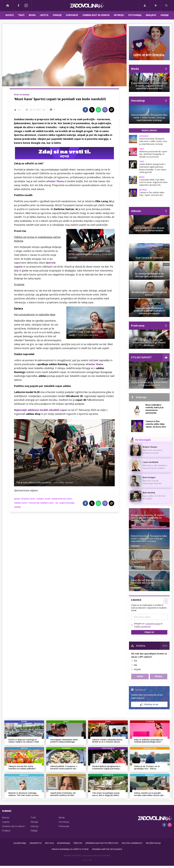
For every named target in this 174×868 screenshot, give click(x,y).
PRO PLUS (49, 843)
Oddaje (165, 15)
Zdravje (57, 15)
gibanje (17, 507)
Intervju (119, 15)
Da (135, 660)
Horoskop (72, 15)
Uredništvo (35, 843)
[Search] (166, 5)
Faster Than (55, 181)
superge (40, 499)
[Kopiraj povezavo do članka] (111, 109)
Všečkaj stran (151, 704)
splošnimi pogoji (153, 623)
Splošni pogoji (153, 843)
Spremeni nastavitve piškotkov (101, 843)
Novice (10, 15)
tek (56, 503)
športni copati (28, 499)
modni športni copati (62, 499)
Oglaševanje (19, 843)
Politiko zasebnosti (142, 626)
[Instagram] (26, 5)
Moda (32, 15)
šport (48, 499)
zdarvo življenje (66, 503)
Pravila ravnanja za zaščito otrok (70, 849)
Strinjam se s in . (148, 625)
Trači (21, 15)
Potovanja (135, 15)
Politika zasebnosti (132, 843)
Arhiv (165, 645)
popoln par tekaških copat (41, 503)
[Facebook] (18, 5)
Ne (135, 665)
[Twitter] (92, 109)
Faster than (94, 364)
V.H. (19, 109)
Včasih (137, 669)
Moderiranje (63, 843)
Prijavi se (149, 632)
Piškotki (78, 843)
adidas (17, 499)
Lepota (44, 15)
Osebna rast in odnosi (96, 15)
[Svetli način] (155, 5)
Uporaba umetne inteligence (107, 849)
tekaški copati (20, 503)
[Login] (144, 5)
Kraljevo (151, 15)
